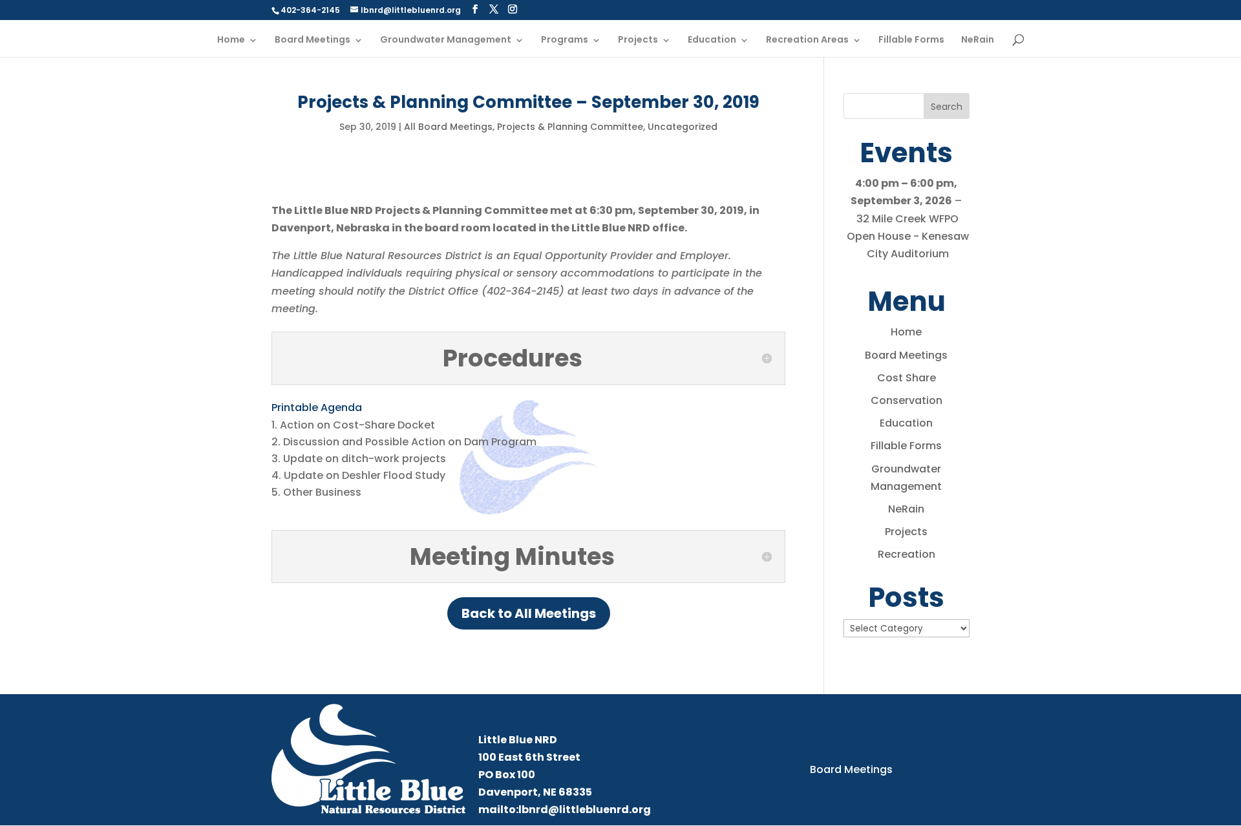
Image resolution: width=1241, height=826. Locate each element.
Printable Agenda (316, 407)
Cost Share (906, 377)
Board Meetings (312, 40)
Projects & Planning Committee (570, 126)
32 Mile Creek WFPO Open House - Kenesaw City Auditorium (908, 236)
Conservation (906, 400)
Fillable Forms (911, 40)
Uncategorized (682, 126)
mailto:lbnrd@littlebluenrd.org (564, 809)
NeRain (977, 40)
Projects (638, 40)
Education (712, 40)
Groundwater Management (445, 40)
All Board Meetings (448, 126)
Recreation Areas (807, 40)
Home (231, 40)
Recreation (906, 554)
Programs (564, 40)
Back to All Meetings (528, 613)
